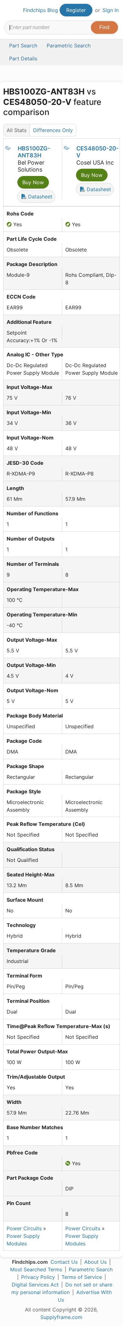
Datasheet (39, 196)
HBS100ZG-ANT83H (34, 152)
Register (76, 10)
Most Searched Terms (36, 1269)
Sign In (110, 10)
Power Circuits (24, 1228)
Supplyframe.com (61, 1317)
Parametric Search (91, 1269)
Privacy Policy (38, 1277)
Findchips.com (9, 10)
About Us (95, 1262)
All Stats (16, 130)
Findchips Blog (40, 10)
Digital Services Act (35, 1284)
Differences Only (53, 130)
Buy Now (33, 182)
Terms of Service (82, 1277)
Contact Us (64, 1262)
